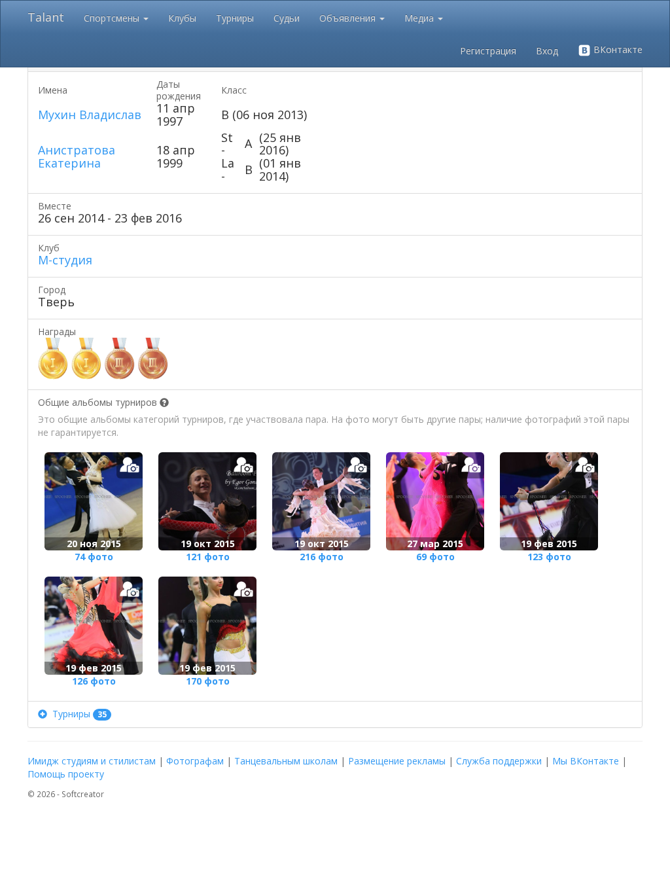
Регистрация (488, 51)
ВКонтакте (617, 49)
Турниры (235, 18)
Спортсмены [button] (113, 18)
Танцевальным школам (286, 761)
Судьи (286, 18)
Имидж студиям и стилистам (91, 761)
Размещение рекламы (397, 761)
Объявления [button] (348, 18)
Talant (45, 17)
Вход (547, 51)
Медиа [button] (420, 18)
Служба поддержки (499, 761)
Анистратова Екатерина (76, 156)
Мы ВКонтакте (585, 761)
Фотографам (195, 761)
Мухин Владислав (89, 114)
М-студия (65, 260)
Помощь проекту (65, 774)
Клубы (182, 18)
